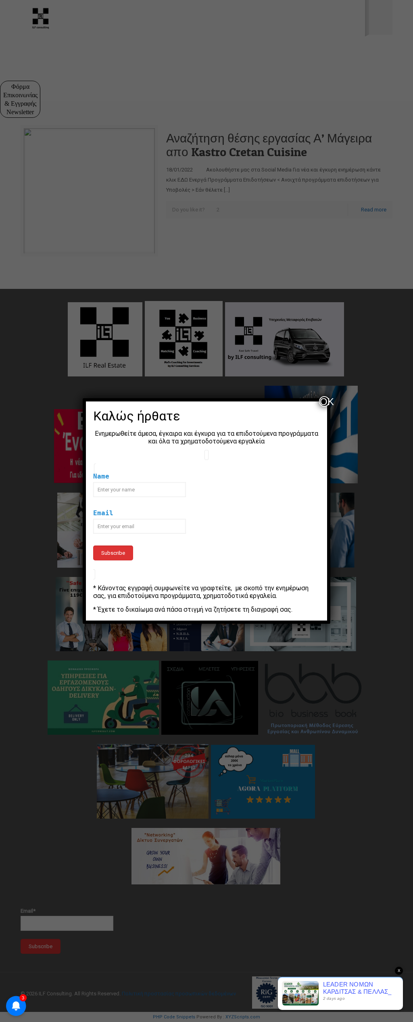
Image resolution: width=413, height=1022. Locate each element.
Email (103, 513)
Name (101, 476)
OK (325, 401)
